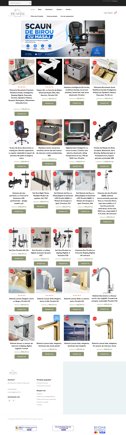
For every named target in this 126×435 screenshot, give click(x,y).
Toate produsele (52, 16)
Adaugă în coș (21, 113)
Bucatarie (49, 9)
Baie (39, 9)
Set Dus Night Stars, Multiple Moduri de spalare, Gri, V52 (40, 195)
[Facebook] (9, 400)
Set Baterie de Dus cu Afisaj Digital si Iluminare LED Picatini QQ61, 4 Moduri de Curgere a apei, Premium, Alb (85, 198)
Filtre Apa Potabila (37, 16)
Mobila (68, 9)
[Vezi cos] (115, 13)
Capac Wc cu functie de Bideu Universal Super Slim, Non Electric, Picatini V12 (49, 92)
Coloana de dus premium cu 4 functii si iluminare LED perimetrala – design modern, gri (18, 198)
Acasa (33, 9)
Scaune (59, 9)
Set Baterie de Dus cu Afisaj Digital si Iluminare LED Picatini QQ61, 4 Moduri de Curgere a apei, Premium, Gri (63, 198)
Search (29, 3)
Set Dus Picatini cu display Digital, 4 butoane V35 (63, 252)
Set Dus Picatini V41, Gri (19, 250)
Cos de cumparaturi (67, 16)
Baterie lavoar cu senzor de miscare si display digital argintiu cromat (21, 345)
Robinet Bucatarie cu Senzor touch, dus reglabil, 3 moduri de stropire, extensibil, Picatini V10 (104, 298)
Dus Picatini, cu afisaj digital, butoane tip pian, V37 (41, 252)
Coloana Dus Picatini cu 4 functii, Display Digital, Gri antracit (85, 252)
